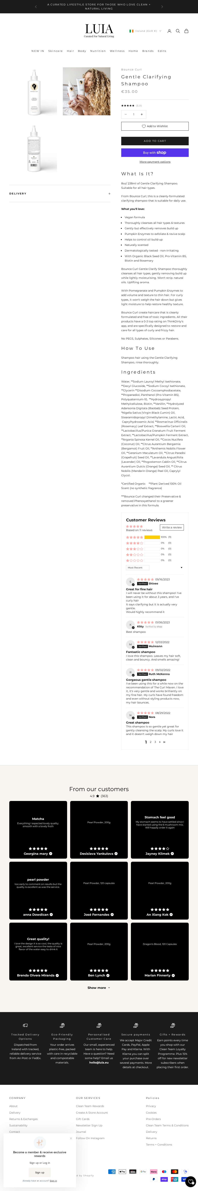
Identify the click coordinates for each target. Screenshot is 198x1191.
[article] (38, 830)
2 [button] (150, 742)
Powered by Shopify (80, 1175)
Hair (70, 50)
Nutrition (98, 50)
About (13, 1106)
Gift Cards (83, 1119)
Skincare (55, 50)
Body (82, 50)
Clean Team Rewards (90, 1106)
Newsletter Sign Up (89, 1125)
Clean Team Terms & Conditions (167, 1125)
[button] (134, 537)
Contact (14, 1132)
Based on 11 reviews (139, 530)
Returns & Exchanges (23, 1119)
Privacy (151, 1106)
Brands (148, 50)
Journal (81, 1132)
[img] (145, 579)
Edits (162, 50)
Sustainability (18, 1125)
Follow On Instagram (90, 1138)
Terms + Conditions (159, 1144)
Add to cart (155, 140)
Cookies (151, 1112)
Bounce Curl (131, 69)
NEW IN (38, 50)
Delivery (14, 1112)
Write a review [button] (172, 527)
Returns (151, 1138)
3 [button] (155, 742)
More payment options (155, 161)
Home (133, 50)
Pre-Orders (153, 1119)
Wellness (117, 50)
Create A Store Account (92, 1112)
